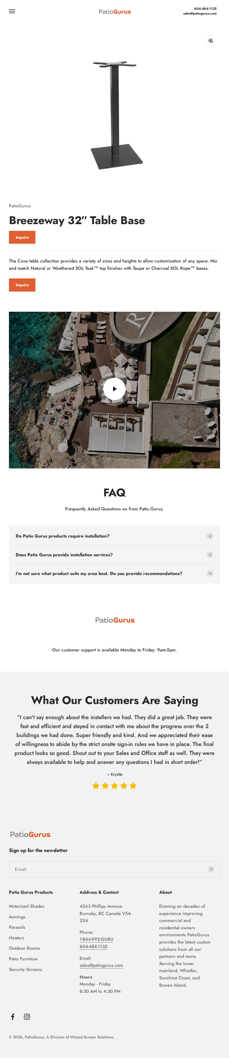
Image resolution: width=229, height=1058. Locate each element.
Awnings (17, 917)
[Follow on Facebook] (12, 1017)
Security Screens (25, 969)
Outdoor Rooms (24, 948)
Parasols (17, 927)
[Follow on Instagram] (27, 1017)
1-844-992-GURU (96, 939)
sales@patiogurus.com (200, 13)
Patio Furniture (23, 959)
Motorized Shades (26, 906)
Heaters (16, 938)
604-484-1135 (205, 9)
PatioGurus (20, 206)
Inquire (22, 237)
